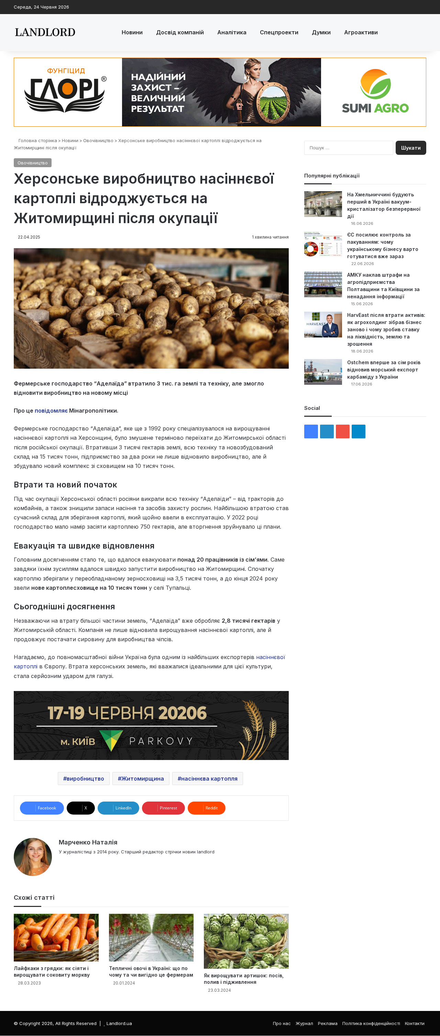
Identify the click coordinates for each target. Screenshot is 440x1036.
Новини (132, 32)
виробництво (85, 778)
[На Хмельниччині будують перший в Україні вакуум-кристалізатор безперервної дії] (323, 204)
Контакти (415, 1023)
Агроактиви (361, 32)
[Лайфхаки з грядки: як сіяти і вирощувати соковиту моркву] (56, 938)
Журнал (304, 1023)
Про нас (282, 1023)
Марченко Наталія (88, 842)
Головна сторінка (37, 140)
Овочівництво (98, 140)
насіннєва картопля (209, 778)
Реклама (328, 1023)
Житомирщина (142, 778)
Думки (321, 32)
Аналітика (231, 32)
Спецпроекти (279, 32)
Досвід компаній (180, 32)
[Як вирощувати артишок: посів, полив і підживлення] (246, 941)
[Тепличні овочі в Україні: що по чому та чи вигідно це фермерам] (151, 938)
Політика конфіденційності (371, 1023)
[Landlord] (45, 32)
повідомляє (51, 410)
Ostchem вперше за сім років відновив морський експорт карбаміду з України (383, 369)
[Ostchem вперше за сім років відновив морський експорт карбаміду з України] (323, 372)
